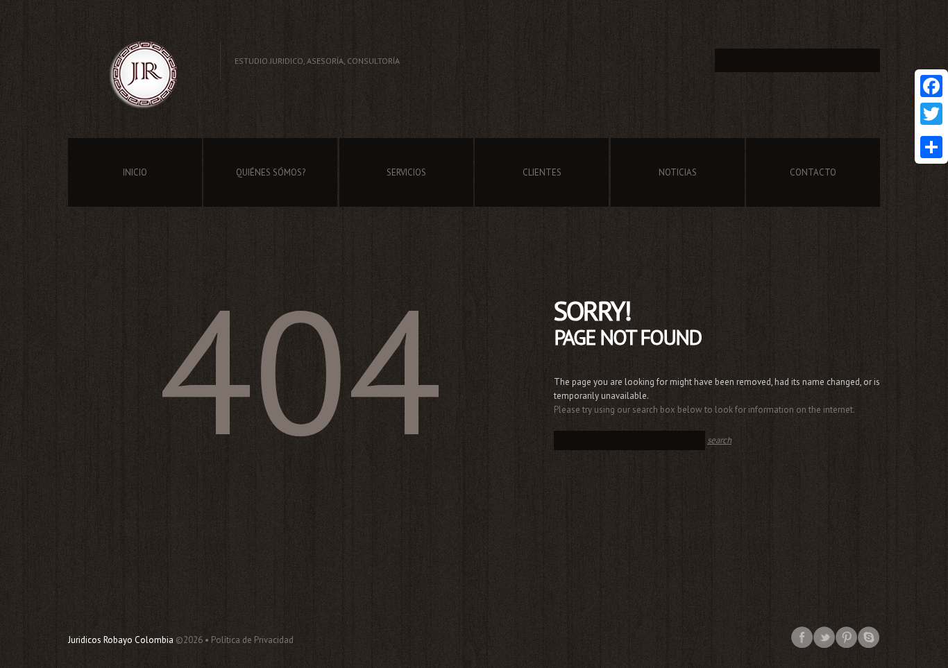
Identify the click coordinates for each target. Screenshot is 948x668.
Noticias (678, 172)
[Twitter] (931, 114)
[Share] (931, 147)
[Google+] (931, 130)
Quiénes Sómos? (270, 172)
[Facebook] (931, 86)
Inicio (135, 172)
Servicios (406, 172)
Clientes (542, 172)
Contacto (813, 172)
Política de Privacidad (252, 640)
